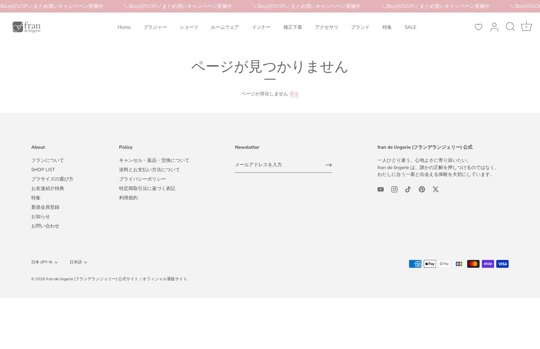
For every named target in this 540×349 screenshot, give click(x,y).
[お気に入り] (478, 27)
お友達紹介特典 (47, 188)
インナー (261, 27)
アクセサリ (326, 27)
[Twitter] (435, 189)
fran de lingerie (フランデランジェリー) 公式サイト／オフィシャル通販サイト (116, 279)
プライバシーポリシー (142, 179)
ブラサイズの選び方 (52, 179)
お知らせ (40, 216)
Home (124, 27)
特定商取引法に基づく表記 (147, 188)
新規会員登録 (45, 207)
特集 (387, 27)
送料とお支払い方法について (149, 170)
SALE (410, 27)
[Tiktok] (408, 189)
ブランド (360, 27)
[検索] (510, 27)
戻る (294, 94)
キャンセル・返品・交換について (154, 160)
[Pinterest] (422, 189)
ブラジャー (155, 27)
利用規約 (128, 198)
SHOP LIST (43, 170)
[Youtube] (381, 189)
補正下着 (292, 27)
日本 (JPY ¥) (41, 262)
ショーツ (189, 27)
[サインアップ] (329, 165)
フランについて (47, 160)
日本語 (76, 262)
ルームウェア (225, 27)
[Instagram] (394, 189)
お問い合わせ (45, 226)
